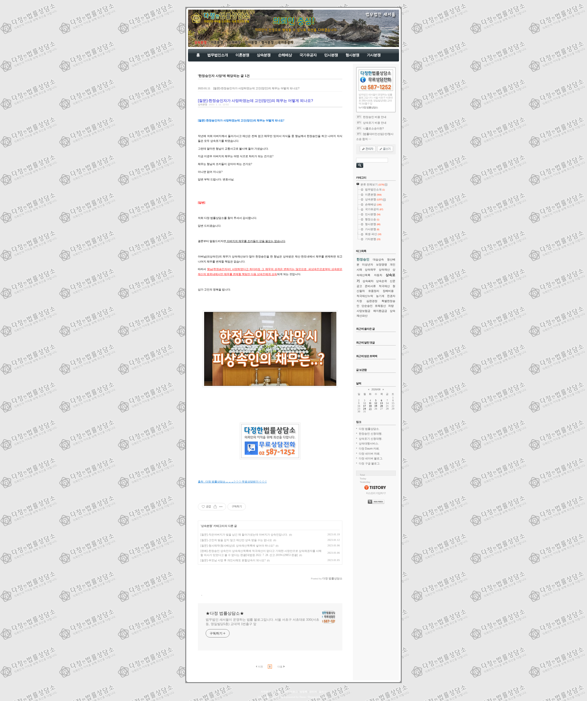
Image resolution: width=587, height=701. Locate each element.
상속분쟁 (264, 55)
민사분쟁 (331, 55)
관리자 (313, 691)
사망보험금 (363, 311)
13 (381, 403)
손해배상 (285, 55)
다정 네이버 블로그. (371, 458)
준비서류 (370, 286)
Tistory (325, 696)
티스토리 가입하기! (376, 493)
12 (375, 403)
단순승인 (367, 305)
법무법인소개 (217, 55)
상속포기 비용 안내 (374, 122)
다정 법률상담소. (369, 428)
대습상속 (378, 259)
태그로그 (278, 691)
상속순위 (381, 281)
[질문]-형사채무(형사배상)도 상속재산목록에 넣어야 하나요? (237, 545)
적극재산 (384, 286)
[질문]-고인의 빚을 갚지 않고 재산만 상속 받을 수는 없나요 (236, 540)
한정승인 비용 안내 (374, 117)
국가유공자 (308, 55)
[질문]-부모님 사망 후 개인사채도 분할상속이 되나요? (233, 560)
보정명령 (381, 264)
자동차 (378, 275)
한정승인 (363, 259)
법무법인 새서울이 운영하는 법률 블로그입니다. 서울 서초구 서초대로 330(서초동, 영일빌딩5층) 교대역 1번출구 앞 (262, 622)
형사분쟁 (352, 55)
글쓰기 (323, 691)
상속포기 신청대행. (370, 438)
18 (370, 406)
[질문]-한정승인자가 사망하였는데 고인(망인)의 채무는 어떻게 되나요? (256, 88)
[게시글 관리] (221, 506)
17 (364, 406)
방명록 (303, 691)
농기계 (380, 296)
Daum (302, 696)
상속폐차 (368, 281)
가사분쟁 (374, 55)
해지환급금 (380, 311)
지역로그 (266, 691)
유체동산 (380, 305)
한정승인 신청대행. (370, 433)
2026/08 (375, 389)
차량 (391, 305)
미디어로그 (291, 691)
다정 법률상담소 (267, 696)
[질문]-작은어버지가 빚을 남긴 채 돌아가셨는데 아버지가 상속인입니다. (244, 534)
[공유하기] (215, 506)
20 (381, 406)
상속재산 (384, 269)
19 (375, 406)
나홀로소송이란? (373, 128)
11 (370, 403)
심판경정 (371, 301)
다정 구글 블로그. (369, 463)
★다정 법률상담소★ (225, 613)
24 (364, 408)
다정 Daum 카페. (369, 448)
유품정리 (373, 291)
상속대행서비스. (369, 443)
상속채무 (370, 269)
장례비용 (388, 291)
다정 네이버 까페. (369, 453)
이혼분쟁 (242, 55)
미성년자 (367, 264)
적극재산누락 (365, 296)
